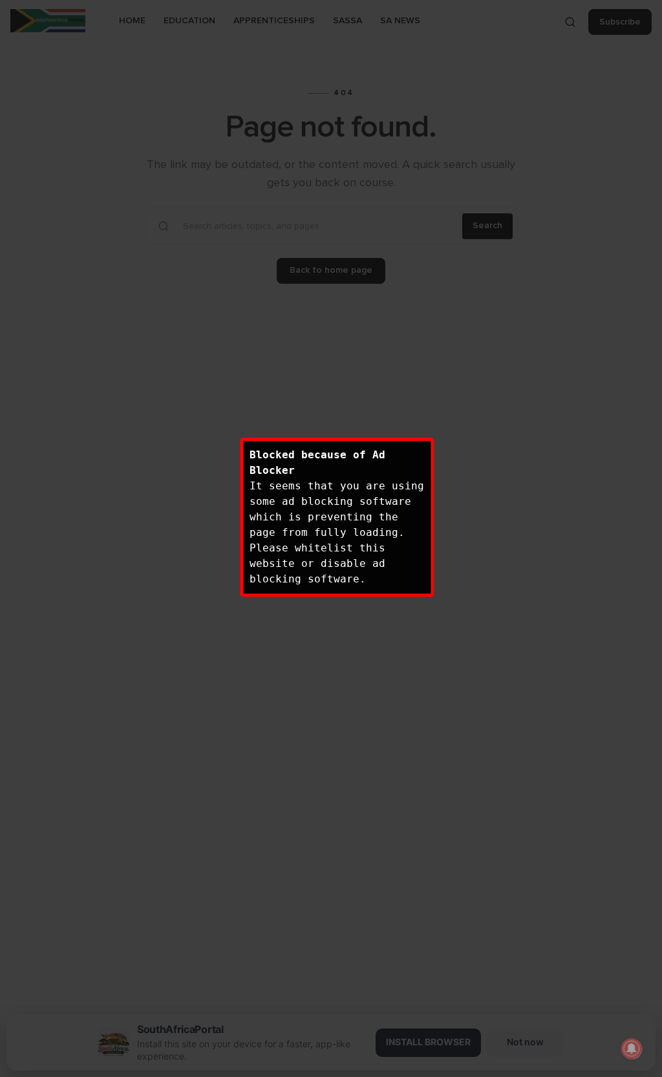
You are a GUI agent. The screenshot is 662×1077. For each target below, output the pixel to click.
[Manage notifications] (631, 1048)
